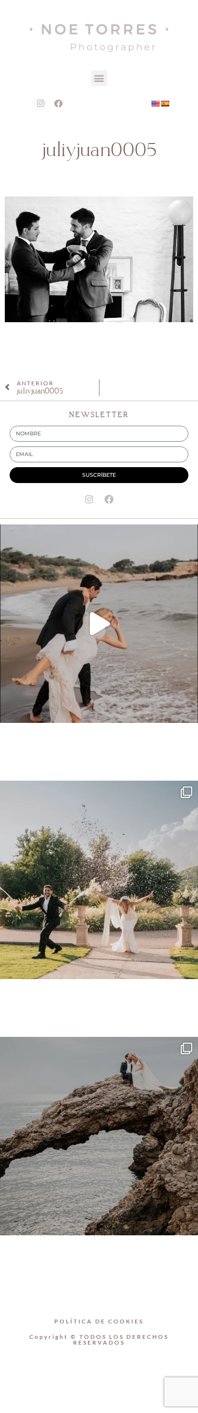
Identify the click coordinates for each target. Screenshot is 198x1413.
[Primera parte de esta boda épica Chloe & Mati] (99, 880)
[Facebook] (58, 103)
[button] (99, 78)
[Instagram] (41, 103)
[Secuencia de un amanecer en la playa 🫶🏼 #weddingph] (99, 623)
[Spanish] (165, 103)
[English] (155, 103)
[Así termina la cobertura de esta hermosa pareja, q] (99, 1136)
